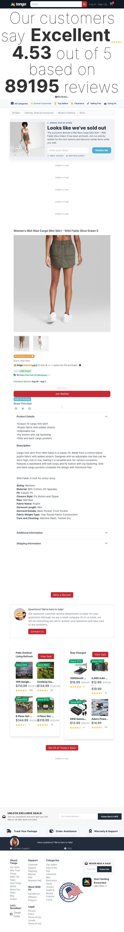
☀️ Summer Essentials (41, 103)
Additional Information (30, 532)
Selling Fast (94, 103)
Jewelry (50, 887)
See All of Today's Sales (62, 747)
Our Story (15, 867)
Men (48, 877)
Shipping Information (29, 543)
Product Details (25, 416)
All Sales (16, 113)
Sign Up (102, 4)
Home (49, 883)
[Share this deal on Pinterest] (30, 408)
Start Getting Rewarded (101, 881)
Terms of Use (34, 917)
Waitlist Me (101, 150)
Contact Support (21, 848)
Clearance (77, 103)
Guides (13, 899)
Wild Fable (25, 361)
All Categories (21, 103)
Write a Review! (62, 594)
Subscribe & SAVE (109, 816)
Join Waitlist (62, 393)
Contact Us (37, 631)
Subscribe (104, 869)
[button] (80, 365)
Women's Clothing (66, 113)
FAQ (70, 848)
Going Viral (111, 103)
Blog (12, 895)
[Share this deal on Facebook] (17, 408)
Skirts (82, 113)
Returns (32, 874)
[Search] (84, 4)
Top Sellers (61, 103)
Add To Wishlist (22, 399)
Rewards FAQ (34, 880)
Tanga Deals (17, 914)
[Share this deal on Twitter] (23, 408)
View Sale (46, 656)
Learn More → (100, 886)
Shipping (32, 871)
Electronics (51, 880)
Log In (92, 4)
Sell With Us (34, 893)
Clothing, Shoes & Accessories (39, 113)
